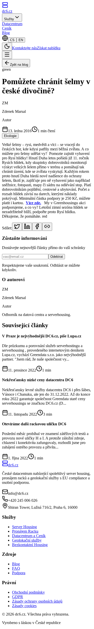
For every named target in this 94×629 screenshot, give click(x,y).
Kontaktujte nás (24, 48)
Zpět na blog (19, 64)
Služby (9, 19)
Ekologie (10, 136)
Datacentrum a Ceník (29, 536)
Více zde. (33, 203)
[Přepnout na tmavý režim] (7, 47)
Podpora (18, 573)
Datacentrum (12, 24)
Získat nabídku (48, 48)
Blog (6, 33)
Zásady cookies (24, 606)
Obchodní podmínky (28, 592)
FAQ (16, 568)
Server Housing (24, 527)
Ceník (7, 28)
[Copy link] (47, 227)
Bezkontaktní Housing (30, 545)
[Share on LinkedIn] (27, 227)
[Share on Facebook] (37, 227)
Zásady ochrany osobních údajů (37, 601)
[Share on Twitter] (17, 227)
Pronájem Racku (25, 531)
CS (12, 40)
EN (21, 40)
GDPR (17, 597)
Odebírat (56, 256)
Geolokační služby (27, 540)
